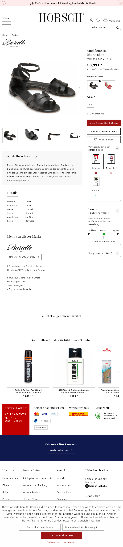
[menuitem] (7, 17)
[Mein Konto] (91, 20)
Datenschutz (64, 492)
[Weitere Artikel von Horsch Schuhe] (14, 43)
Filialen (6, 485)
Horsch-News (31, 499)
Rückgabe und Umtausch (37, 478)
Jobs (5, 492)
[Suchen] (118, 27)
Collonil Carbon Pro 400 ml (28, 390)
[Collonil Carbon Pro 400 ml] (28, 366)
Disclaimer (63, 499)
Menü (7, 18)
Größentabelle (97, 113)
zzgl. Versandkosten (108, 69)
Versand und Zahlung (35, 485)
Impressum (63, 485)
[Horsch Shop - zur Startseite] (61, 17)
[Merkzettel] (98, 20)
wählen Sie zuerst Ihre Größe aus (104, 123)
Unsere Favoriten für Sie (22, 256)
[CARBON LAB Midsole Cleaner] (74, 366)
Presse (6, 499)
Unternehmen (10, 478)
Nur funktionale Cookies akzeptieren (83, 527)
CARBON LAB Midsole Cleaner (73, 390)
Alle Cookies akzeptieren (62, 535)
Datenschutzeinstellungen (40, 527)
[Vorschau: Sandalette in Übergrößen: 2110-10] (9, 135)
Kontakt (61, 478)
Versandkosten (31, 492)
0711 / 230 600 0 (15, 413)
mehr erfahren (59, 450)
